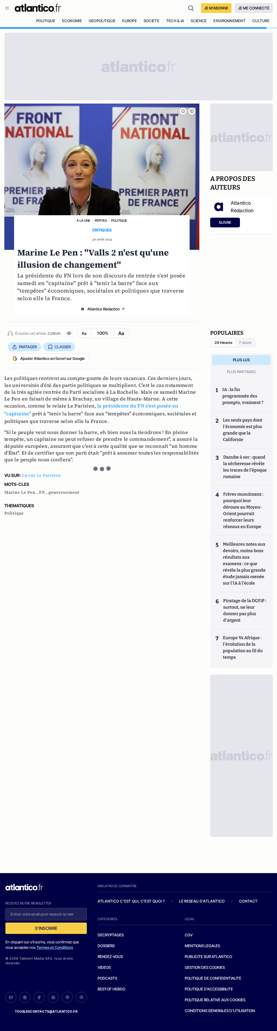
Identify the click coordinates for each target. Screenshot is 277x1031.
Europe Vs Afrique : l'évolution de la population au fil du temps (243, 647)
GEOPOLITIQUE (102, 20)
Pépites (101, 220)
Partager (28, 346)
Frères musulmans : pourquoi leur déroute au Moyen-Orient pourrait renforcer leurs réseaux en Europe (243, 510)
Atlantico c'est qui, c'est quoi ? (131, 901)
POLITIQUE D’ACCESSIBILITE (209, 989)
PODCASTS (107, 978)
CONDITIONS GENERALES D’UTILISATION (220, 1010)
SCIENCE (199, 20)
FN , (43, 492)
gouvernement (64, 492)
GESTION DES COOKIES (205, 967)
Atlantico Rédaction (103, 309)
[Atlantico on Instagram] (67, 997)
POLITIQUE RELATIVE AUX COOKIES (215, 999)
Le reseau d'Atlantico (202, 901)
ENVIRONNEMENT (229, 20)
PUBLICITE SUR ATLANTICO (208, 956)
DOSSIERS (106, 945)
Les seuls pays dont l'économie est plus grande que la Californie (242, 429)
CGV (189, 935)
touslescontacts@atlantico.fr (46, 1011)
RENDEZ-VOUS (110, 956)
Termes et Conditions (55, 947)
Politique (119, 220)
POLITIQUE (45, 20)
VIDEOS (104, 967)
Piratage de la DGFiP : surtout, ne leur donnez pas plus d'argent (244, 610)
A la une (83, 220)
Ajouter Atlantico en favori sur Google (52, 358)
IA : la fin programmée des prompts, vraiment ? (242, 396)
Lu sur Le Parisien (41, 475)
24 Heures (223, 342)
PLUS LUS (241, 359)
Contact (248, 901)
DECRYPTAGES (111, 935)
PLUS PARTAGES (241, 371)
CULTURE (260, 20)
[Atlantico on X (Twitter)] (24, 997)
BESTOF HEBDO (111, 989)
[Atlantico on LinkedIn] (53, 997)
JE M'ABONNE (216, 8)
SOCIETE (151, 20)
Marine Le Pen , (21, 492)
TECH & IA (175, 20)
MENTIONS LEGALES (202, 945)
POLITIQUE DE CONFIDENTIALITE (213, 978)
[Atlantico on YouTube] (81, 997)
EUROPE (129, 20)
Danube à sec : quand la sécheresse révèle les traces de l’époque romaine (245, 467)
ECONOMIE (72, 20)
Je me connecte (253, 8)
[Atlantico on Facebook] (39, 997)
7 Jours (245, 342)
